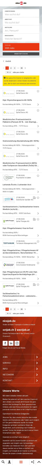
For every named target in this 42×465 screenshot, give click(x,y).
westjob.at (23, 330)
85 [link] (22, 68)
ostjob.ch (8, 330)
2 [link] (10, 68)
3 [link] (14, 68)
